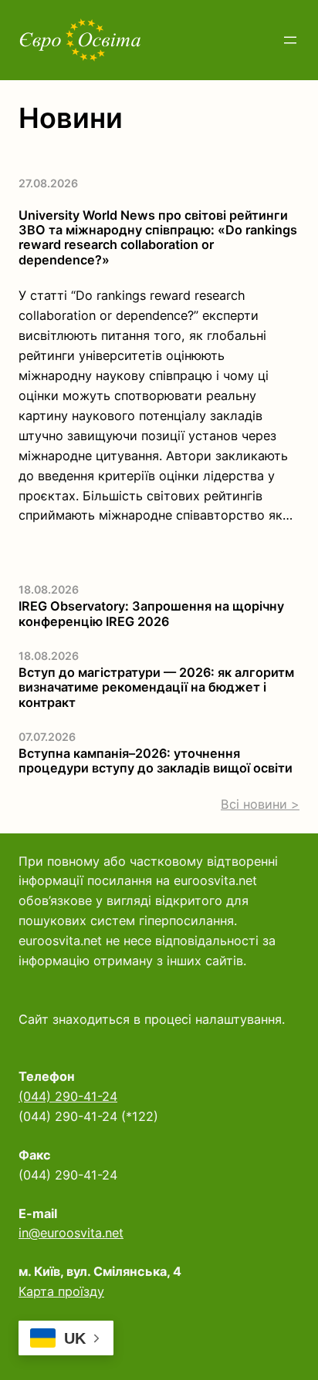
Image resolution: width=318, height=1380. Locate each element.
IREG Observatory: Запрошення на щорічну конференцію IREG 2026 (151, 613)
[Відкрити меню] (290, 40)
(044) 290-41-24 (68, 1096)
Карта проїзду (61, 1291)
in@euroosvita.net (71, 1232)
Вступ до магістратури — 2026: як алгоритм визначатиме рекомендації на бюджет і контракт (156, 687)
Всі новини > (260, 804)
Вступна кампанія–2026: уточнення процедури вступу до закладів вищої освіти (156, 761)
